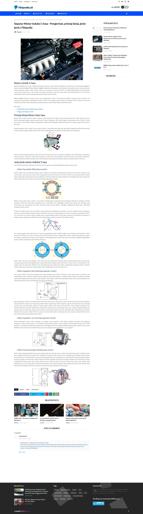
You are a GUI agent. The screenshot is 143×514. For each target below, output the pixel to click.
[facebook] (119, 1)
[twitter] (122, 1)
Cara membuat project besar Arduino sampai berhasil (49, 419)
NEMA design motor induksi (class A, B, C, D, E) (116, 66)
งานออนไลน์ (29, 448)
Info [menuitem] (27, 13)
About (20, 1)
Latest (117, 7)
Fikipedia (19, 32)
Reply (20, 452)
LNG (85, 493)
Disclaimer (27, 1)
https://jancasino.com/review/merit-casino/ (42, 446)
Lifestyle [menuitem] (38, 13)
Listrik (27, 389)
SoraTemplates (25, 511)
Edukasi (20, 19)
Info (80, 490)
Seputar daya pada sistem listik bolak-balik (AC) (76, 419)
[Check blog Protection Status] (98, 505)
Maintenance (35, 389)
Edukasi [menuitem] (50, 13)
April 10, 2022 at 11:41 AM (25, 438)
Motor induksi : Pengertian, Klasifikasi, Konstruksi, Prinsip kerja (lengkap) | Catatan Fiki (115, 57)
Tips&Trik (70, 499)
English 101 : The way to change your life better (26, 419)
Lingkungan (73, 493)
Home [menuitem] (19, 13)
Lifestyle (66, 493)
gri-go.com (23, 446)
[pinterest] (128, 1)
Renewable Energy (78, 496)
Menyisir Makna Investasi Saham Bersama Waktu (35, 500)
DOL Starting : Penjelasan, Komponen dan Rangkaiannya (115, 28)
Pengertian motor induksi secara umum (30, 109)
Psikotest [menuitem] (63, 13)
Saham (56, 499)
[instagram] (125, 1)
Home (15, 1)
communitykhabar (41, 444)
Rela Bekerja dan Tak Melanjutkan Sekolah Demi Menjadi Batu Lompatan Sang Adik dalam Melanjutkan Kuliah (36, 491)
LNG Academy (58, 496)
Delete (23, 452)
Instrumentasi (57, 493)
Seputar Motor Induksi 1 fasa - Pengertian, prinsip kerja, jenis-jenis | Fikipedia (115, 38)
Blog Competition (65, 490)
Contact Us (34, 1)
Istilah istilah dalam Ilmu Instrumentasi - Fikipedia (116, 47)
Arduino (56, 490)
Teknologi (62, 499)
